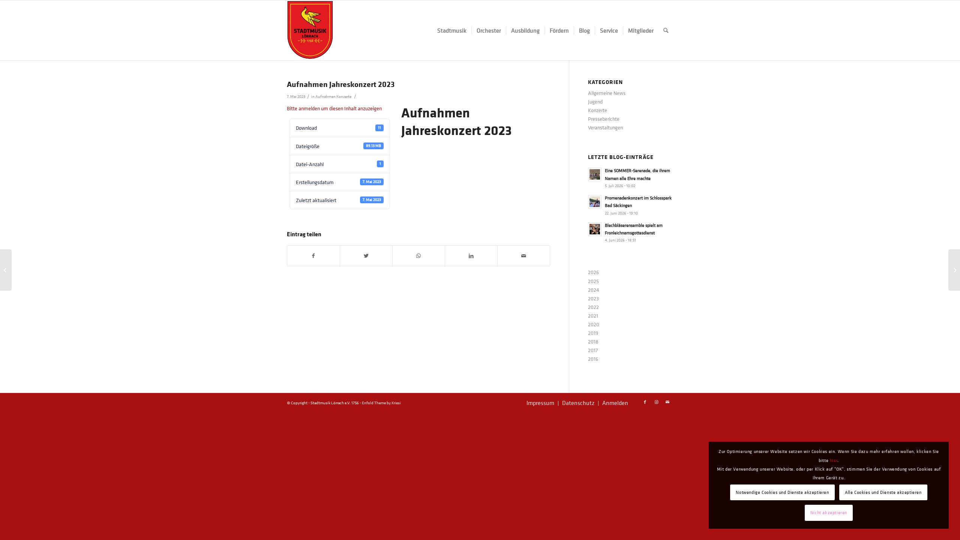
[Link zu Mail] (667, 402)
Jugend (595, 101)
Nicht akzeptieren (828, 513)
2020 (593, 324)
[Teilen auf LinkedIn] (471, 256)
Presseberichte (604, 118)
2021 (593, 315)
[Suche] (665, 30)
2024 (593, 289)
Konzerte (597, 110)
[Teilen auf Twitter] (366, 256)
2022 (593, 306)
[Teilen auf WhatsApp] (419, 256)
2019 (593, 332)
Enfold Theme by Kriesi (381, 403)
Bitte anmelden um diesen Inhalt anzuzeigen (334, 108)
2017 (593, 350)
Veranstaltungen (605, 127)
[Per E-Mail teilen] (524, 256)
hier (833, 461)
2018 (593, 341)
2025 (593, 281)
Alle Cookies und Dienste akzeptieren (883, 492)
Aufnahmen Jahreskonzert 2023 (340, 84)
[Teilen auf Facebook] (313, 256)
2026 (593, 272)
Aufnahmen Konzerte (333, 96)
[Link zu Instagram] (656, 402)
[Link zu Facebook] (645, 402)
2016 (593, 358)
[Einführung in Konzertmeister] (6, 270)
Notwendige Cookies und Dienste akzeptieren (782, 492)
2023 (593, 298)
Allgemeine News (607, 92)
